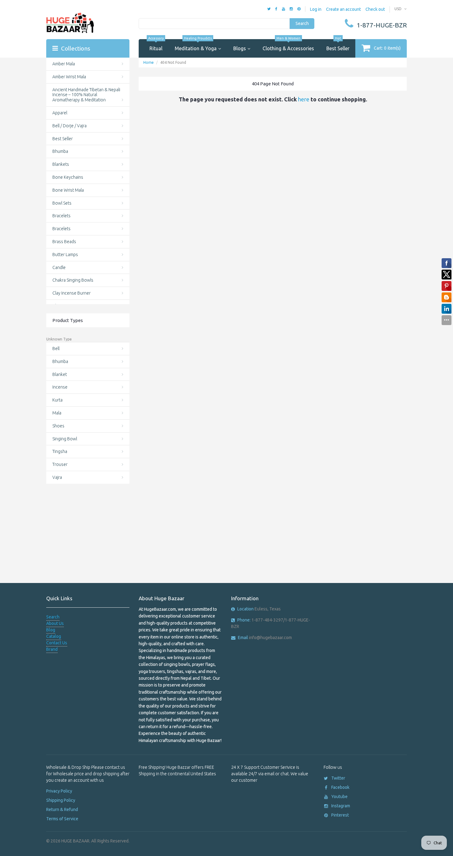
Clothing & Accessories (288, 45)
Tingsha (59, 451)
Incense (59, 387)
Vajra (57, 477)
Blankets (60, 164)
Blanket (59, 374)
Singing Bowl (64, 438)
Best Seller (337, 45)
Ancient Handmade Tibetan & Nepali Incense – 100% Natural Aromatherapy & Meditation (86, 95)
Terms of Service (62, 818)
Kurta (57, 399)
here (303, 99)
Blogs (239, 48)
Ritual (156, 45)
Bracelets (61, 215)
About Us (55, 623)
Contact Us (56, 642)
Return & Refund (62, 809)
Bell (55, 348)
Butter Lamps (65, 254)
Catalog (53, 636)
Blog (50, 629)
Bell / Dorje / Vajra (69, 125)
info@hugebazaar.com (265, 637)
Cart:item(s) (387, 48)
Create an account (343, 9)
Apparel (59, 112)
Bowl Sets (61, 203)
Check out (375, 9)
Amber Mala (63, 63)
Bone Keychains (67, 177)
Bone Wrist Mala (68, 190)
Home (148, 62)
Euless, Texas (259, 608)
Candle (59, 267)
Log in (315, 9)
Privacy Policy (59, 791)
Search (302, 23)
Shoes (58, 425)
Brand (52, 649)
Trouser (59, 464)
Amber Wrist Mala (69, 76)
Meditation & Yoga (196, 45)
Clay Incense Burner (71, 293)
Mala (56, 412)
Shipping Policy (60, 800)
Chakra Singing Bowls (72, 280)
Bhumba (60, 151)
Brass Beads (64, 241)
